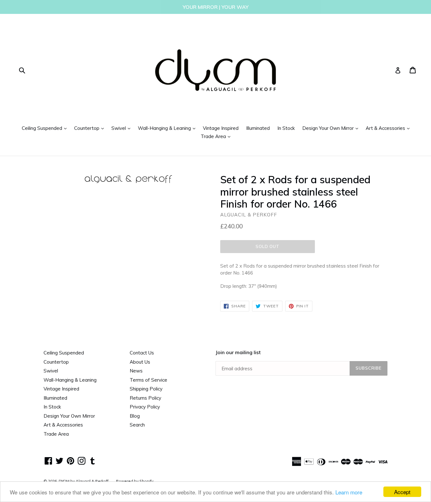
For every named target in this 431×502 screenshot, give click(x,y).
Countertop (90, 128)
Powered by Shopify (134, 481)
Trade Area (217, 136)
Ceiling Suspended (46, 128)
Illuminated (258, 128)
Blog (135, 416)
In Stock (286, 128)
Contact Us (142, 353)
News (136, 371)
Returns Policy (145, 398)
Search (137, 425)
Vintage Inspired (221, 128)
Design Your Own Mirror (331, 128)
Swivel (122, 128)
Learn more (348, 492)
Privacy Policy (145, 407)
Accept (402, 492)
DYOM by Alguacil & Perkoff (84, 481)
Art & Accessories (389, 128)
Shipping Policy (146, 389)
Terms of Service (148, 380)
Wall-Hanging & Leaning (168, 128)
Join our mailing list (238, 352)
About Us (140, 362)
